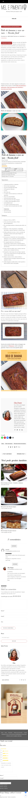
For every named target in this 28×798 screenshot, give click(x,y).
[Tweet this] (10, 447)
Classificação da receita (6, 596)
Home (2, 732)
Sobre (6, 732)
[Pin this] (14, 447)
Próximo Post (21, 454)
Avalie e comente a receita (6, 783)
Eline (14, 663)
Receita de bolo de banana (20, 444)
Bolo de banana (9, 444)
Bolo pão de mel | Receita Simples (8, 507)
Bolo (3, 444)
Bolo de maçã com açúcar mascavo (8, 531)
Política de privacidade (18, 732)
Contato (25, 732)
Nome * (2, 775)
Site (2, 622)
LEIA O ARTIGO (5, 680)
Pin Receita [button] (19, 169)
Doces (5, 26)
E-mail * (2, 778)
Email (2, 616)
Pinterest (11, 346)
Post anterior (7, 454)
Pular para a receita (6, 43)
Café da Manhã (15, 26)
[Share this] (8, 447)
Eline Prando (18, 403)
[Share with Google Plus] (12, 447)
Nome (2, 611)
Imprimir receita (10, 169)
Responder (14, 546)
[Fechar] (0, 795)
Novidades (10, 732)
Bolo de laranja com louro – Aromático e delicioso (12, 483)
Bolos (9, 26)
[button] (2, 166)
